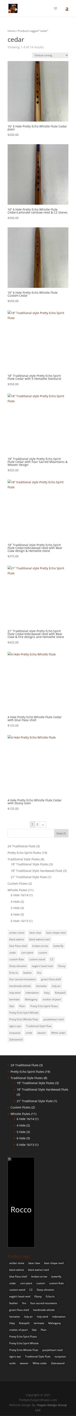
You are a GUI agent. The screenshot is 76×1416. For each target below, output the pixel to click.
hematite (41, 986)
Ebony (61, 966)
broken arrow (40, 946)
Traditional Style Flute (39, 1026)
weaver (41, 1033)
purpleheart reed (53, 1019)
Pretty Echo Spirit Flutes (44, 1006)
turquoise (14, 1033)
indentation (32, 992)
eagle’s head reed (42, 966)
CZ (51, 959)
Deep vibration (18, 966)
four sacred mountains (22, 979)
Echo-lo (13, 973)
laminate (14, 999)
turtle (29, 1033)
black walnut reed (39, 939)
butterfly (58, 946)
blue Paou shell (18, 946)
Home (11, 31)
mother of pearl (52, 999)
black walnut (16, 939)
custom (42, 952)
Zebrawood (16, 1039)
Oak (11, 1006)
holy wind (14, 992)
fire (39, 973)
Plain (22, 1006)
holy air (56, 986)
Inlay (47, 992)
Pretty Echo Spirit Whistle (24, 1012)
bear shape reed (56, 932)
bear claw (35, 932)
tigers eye (15, 1026)
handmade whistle (20, 986)
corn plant (27, 952)
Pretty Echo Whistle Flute (23, 1019)
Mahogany (31, 999)
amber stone (16, 932)
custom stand (37, 959)
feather (27, 973)
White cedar (58, 1033)
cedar (12, 952)
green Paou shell (51, 979)
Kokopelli (60, 992)
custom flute (16, 959)
